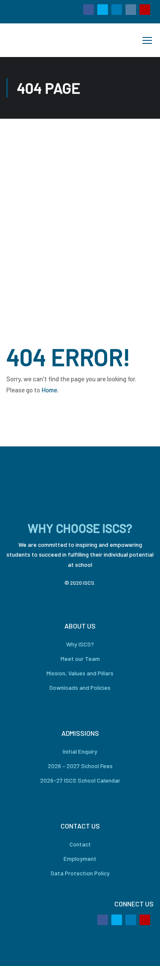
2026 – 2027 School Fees (80, 765)
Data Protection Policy (80, 873)
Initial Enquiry (80, 751)
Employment (80, 858)
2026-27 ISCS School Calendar (80, 780)
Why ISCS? (80, 644)
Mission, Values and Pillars (80, 673)
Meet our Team (80, 658)
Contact (80, 844)
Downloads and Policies (80, 687)
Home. (49, 390)
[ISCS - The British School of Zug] (35, 40)
